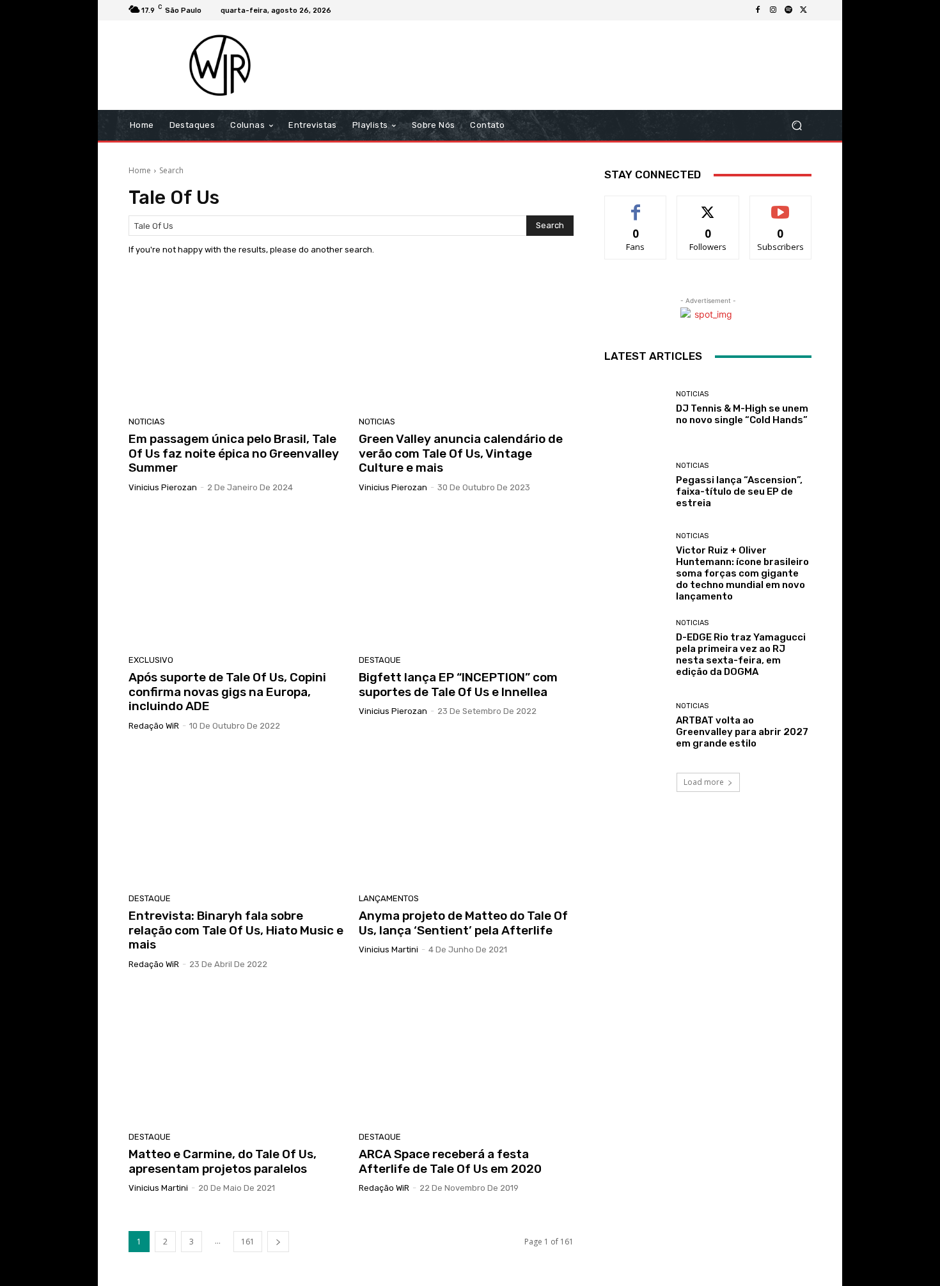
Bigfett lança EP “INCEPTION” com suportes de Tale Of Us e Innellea (458, 684)
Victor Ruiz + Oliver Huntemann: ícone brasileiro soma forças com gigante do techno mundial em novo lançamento (742, 573)
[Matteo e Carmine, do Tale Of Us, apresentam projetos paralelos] (236, 1055)
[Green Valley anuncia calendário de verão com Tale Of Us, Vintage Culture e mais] (466, 340)
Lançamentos (389, 898)
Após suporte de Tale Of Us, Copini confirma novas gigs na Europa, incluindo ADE (227, 692)
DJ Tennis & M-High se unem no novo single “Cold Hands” (742, 414)
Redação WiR (154, 726)
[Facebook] (757, 10)
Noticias (147, 421)
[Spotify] (788, 10)
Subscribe (781, 205)
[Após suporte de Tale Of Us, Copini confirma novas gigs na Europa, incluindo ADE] (236, 578)
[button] (796, 126)
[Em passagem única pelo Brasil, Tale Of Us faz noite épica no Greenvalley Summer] (236, 340)
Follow (708, 205)
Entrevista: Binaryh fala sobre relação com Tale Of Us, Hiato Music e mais (236, 930)
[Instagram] (773, 10)
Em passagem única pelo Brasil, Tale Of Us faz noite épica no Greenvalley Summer (234, 453)
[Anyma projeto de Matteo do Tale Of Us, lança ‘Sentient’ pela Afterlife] (466, 816)
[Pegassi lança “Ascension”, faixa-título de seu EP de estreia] (635, 485)
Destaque (380, 660)
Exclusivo (151, 660)
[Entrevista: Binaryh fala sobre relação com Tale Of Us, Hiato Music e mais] (236, 816)
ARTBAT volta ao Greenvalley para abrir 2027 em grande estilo (742, 732)
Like (636, 205)
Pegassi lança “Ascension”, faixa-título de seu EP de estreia (739, 491)
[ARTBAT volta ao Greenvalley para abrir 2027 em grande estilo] (635, 726)
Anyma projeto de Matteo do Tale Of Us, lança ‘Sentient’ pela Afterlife (463, 923)
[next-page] (278, 1241)
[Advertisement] (577, 65)
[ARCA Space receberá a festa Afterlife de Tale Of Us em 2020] (466, 1055)
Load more (704, 782)
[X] (803, 10)
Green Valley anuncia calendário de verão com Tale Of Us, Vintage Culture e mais (461, 453)
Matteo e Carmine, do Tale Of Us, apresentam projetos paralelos (223, 1161)
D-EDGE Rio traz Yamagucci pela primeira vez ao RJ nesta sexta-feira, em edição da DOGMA (741, 654)
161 (248, 1241)
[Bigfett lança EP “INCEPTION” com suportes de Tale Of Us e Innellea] (466, 578)
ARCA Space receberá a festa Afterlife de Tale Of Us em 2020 (450, 1161)
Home (140, 170)
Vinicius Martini (388, 949)
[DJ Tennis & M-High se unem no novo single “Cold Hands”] (635, 408)
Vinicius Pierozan (163, 487)
